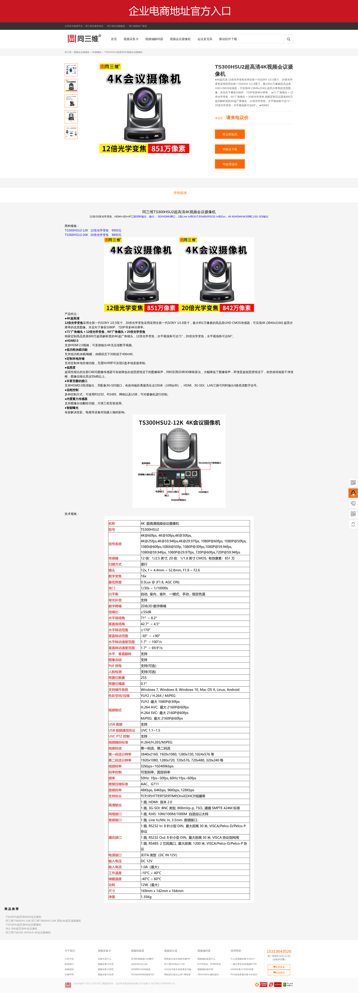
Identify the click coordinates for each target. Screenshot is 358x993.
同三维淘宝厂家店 (138, 26)
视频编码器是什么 (206, 959)
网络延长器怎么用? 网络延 (177, 974)
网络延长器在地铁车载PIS (177, 959)
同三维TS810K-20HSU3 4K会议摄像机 (28, 932)
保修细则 (69, 969)
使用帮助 (236, 950)
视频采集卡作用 (106, 964)
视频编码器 (204, 950)
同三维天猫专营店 (94, 26)
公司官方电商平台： (75, 26)
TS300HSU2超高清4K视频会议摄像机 (123, 52)
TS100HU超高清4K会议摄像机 (23, 924)
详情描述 (180, 193)
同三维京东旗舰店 (116, 26)
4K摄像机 (96, 52)
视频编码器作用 (205, 969)
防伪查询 (279, 972)
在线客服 (279, 967)
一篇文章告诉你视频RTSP (244, 964)
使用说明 (229, 164)
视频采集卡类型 (106, 969)
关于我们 (70, 950)
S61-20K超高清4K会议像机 (21, 928)
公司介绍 (69, 959)
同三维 (68, 52)
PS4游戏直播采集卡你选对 (244, 974)
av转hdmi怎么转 (139, 964)
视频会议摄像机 (82, 52)
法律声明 (69, 974)
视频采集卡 (104, 950)
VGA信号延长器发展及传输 (177, 969)
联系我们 (69, 964)
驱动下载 (229, 149)
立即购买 (229, 134)
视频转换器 (137, 950)
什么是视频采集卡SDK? (243, 959)
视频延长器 (170, 950)
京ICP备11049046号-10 (163, 983)
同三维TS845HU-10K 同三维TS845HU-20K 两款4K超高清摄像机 (43, 920)
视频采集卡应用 (106, 974)
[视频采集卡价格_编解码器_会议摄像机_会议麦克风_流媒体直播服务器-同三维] (70, 38)
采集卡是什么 (104, 959)
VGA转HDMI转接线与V (142, 974)
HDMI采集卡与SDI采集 (242, 969)
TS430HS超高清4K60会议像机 (23, 916)
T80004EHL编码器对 (208, 974)
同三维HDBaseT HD (174, 964)
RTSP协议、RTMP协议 (209, 964)
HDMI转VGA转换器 (140, 969)
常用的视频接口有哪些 (142, 959)
